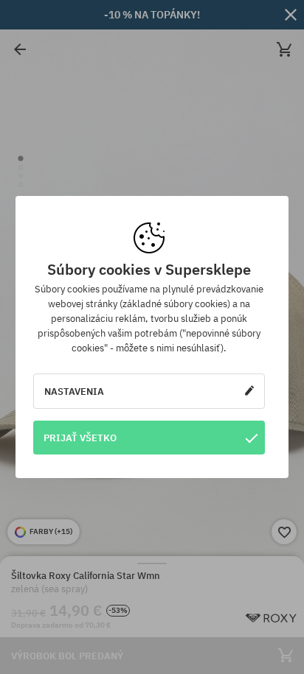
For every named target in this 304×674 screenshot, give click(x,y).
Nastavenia (74, 391)
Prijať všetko (80, 437)
